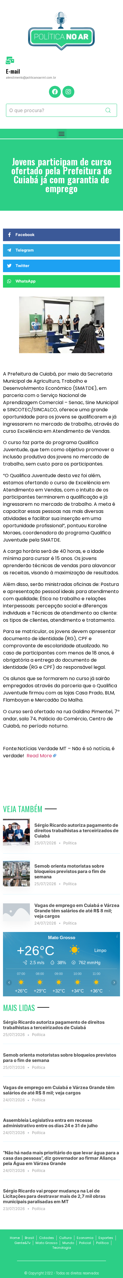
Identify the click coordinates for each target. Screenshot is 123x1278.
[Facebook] (55, 92)
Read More (39, 755)
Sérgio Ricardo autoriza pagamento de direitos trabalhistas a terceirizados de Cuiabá (76, 830)
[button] (62, 134)
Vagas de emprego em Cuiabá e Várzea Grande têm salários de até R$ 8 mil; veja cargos (76, 910)
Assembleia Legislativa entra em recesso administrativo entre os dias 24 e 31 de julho (50, 1122)
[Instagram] (68, 92)
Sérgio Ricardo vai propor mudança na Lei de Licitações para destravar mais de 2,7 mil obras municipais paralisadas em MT (54, 1196)
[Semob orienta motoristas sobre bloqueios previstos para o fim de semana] (16, 885)
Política (69, 842)
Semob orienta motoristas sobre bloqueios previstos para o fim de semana (70, 871)
